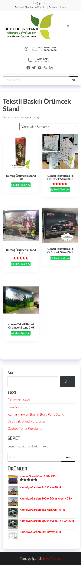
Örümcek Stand (19, 400)
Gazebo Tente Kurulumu (25, 428)
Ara (73, 80)
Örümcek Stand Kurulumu (26, 421)
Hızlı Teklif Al (22, 184)
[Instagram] (51, 68)
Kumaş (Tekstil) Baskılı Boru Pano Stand (36, 414)
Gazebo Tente (17, 407)
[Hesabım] (68, 26)
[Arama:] (41, 457)
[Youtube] (39, 68)
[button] (75, 27)
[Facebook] (28, 68)
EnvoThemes (51, 558)
